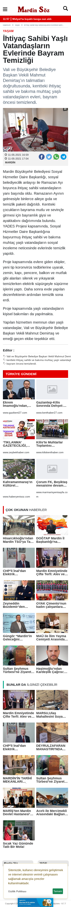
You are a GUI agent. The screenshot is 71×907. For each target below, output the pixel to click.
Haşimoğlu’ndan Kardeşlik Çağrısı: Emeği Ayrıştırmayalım (50, 670)
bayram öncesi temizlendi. (22, 363)
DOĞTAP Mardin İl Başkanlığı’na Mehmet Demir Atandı (50, 540)
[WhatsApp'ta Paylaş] (56, 156)
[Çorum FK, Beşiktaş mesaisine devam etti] (52, 469)
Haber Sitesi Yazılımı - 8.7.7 (54, 903)
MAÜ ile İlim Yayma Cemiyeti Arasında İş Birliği (51, 637)
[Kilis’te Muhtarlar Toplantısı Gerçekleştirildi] (52, 429)
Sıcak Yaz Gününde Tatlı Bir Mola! (18, 845)
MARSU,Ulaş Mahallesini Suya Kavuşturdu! (49, 714)
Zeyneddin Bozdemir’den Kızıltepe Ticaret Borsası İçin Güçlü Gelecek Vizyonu (17, 605)
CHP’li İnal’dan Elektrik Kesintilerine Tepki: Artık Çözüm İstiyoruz (18, 572)
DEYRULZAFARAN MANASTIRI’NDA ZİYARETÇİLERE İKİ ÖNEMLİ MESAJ (51, 747)
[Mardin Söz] (33, 9)
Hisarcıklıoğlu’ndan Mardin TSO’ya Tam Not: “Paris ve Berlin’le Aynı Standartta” (18, 540)
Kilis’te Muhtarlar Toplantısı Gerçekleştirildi (49, 444)
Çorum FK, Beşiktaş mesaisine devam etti (51, 483)
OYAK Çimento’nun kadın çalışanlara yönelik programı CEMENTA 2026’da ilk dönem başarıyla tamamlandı (51, 605)
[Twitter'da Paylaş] (49, 156)
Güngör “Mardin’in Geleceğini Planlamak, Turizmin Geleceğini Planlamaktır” (18, 637)
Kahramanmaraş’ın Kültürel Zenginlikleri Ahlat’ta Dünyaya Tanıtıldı (17, 483)
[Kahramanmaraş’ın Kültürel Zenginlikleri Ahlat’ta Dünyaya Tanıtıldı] (19, 469)
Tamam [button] (58, 891)
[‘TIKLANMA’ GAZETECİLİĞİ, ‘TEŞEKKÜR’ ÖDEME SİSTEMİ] (19, 429)
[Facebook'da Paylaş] (41, 156)
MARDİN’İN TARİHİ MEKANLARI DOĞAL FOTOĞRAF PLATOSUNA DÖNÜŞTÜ (18, 780)
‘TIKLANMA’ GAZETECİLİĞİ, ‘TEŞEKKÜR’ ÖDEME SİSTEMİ (16, 444)
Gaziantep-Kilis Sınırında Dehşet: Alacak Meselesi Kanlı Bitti (49, 404)
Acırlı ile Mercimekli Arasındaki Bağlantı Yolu (51, 812)
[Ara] (65, 9)
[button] (5, 9)
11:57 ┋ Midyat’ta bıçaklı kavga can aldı (27, 19)
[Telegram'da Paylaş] (63, 156)
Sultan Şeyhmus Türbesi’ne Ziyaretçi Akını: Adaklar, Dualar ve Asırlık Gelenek (18, 670)
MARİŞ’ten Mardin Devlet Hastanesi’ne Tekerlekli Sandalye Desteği (18, 812)
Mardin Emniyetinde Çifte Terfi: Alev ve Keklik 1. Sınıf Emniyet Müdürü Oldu (51, 572)
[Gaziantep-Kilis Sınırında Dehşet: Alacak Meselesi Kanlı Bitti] (52, 389)
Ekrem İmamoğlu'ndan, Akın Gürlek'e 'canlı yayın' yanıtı (18, 404)
